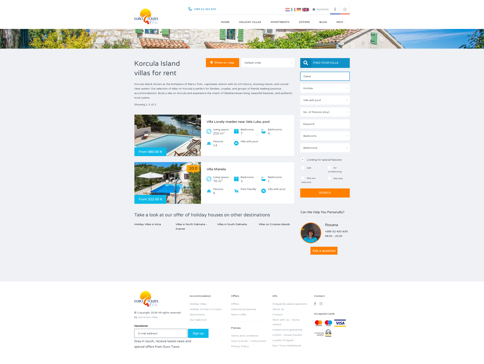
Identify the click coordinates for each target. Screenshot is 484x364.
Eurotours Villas (148, 317)
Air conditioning (335, 169)
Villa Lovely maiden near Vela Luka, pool (238, 122)
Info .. (340, 22)
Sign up (198, 333)
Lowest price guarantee (287, 329)
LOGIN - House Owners (287, 335)
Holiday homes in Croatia (205, 309)
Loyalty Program (283, 340)
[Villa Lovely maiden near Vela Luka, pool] (167, 135)
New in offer (239, 314)
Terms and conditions (244, 335)
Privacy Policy (240, 346)
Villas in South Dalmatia (232, 224)
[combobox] (267, 62)
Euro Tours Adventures (286, 345)
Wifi (308, 168)
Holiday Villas (250, 22)
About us (278, 309)
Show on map (224, 63)
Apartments (280, 22)
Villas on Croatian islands (274, 224)
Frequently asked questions (289, 304)
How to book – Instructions (248, 341)
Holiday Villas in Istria (147, 224)
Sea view (338, 178)
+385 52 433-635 (336, 231)
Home (225, 22)
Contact (277, 314)
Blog (323, 22)
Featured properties (243, 309)
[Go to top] (473, 353)
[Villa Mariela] (167, 183)
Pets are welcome (308, 180)
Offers (304, 22)
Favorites (322, 9)
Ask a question (324, 251)
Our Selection (198, 319)
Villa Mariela (216, 169)
